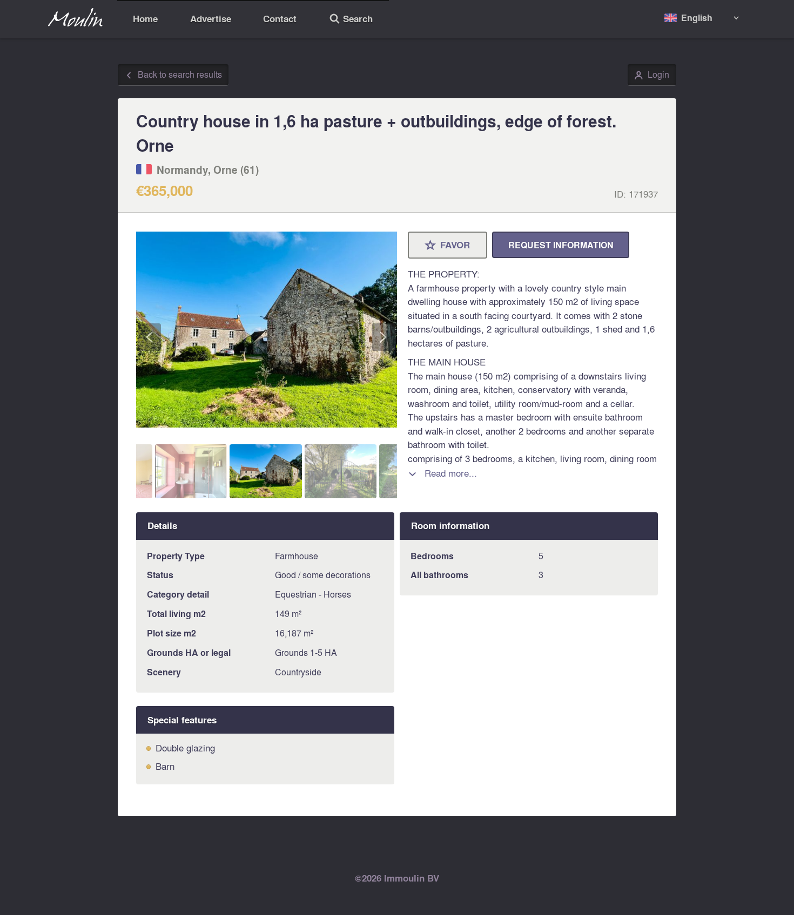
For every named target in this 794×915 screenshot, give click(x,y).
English (696, 17)
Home (145, 18)
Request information (561, 245)
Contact (280, 18)
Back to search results (173, 75)
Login (651, 75)
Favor (447, 245)
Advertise (210, 18)
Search (351, 20)
